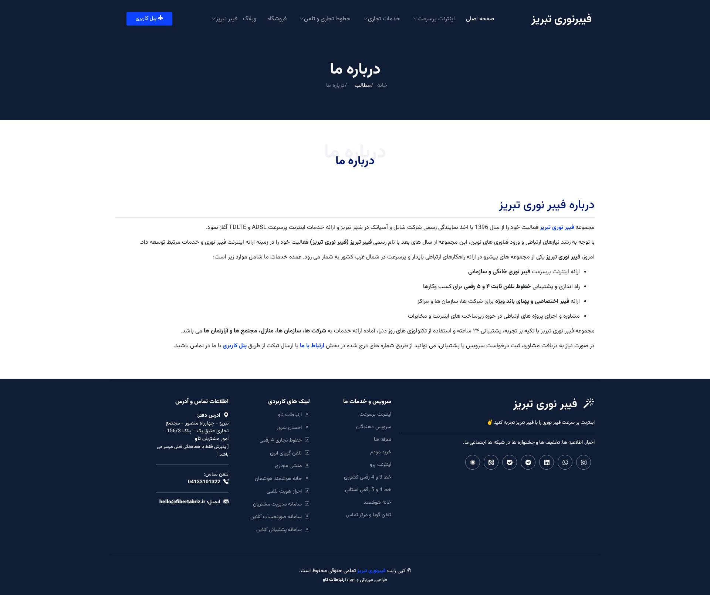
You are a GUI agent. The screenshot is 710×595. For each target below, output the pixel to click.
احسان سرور (291, 427)
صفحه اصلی (480, 18)
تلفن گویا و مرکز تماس (368, 515)
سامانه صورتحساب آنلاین (277, 517)
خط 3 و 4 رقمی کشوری (367, 477)
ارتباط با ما (312, 346)
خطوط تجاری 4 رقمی (282, 440)
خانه (382, 85)
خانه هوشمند (377, 502)
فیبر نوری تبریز (557, 227)
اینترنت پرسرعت (375, 414)
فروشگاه (277, 18)
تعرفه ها (382, 439)
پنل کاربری (147, 18)
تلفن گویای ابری (287, 453)
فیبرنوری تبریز (371, 571)
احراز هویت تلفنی (286, 491)
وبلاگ (249, 18)
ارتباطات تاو (291, 414)
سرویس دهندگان (373, 427)
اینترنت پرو (380, 464)
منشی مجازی (290, 466)
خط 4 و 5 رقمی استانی (368, 490)
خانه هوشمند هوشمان (280, 478)
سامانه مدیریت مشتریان (279, 504)
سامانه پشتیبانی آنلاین (280, 530)
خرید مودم (380, 452)
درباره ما (335, 85)
